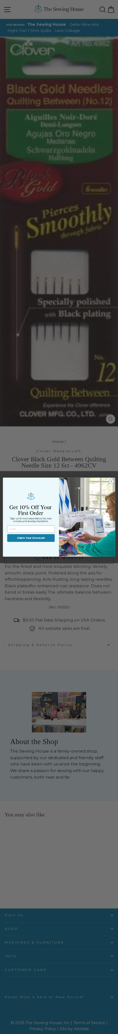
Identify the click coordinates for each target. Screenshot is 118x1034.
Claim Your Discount (31, 538)
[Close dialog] (111, 480)
